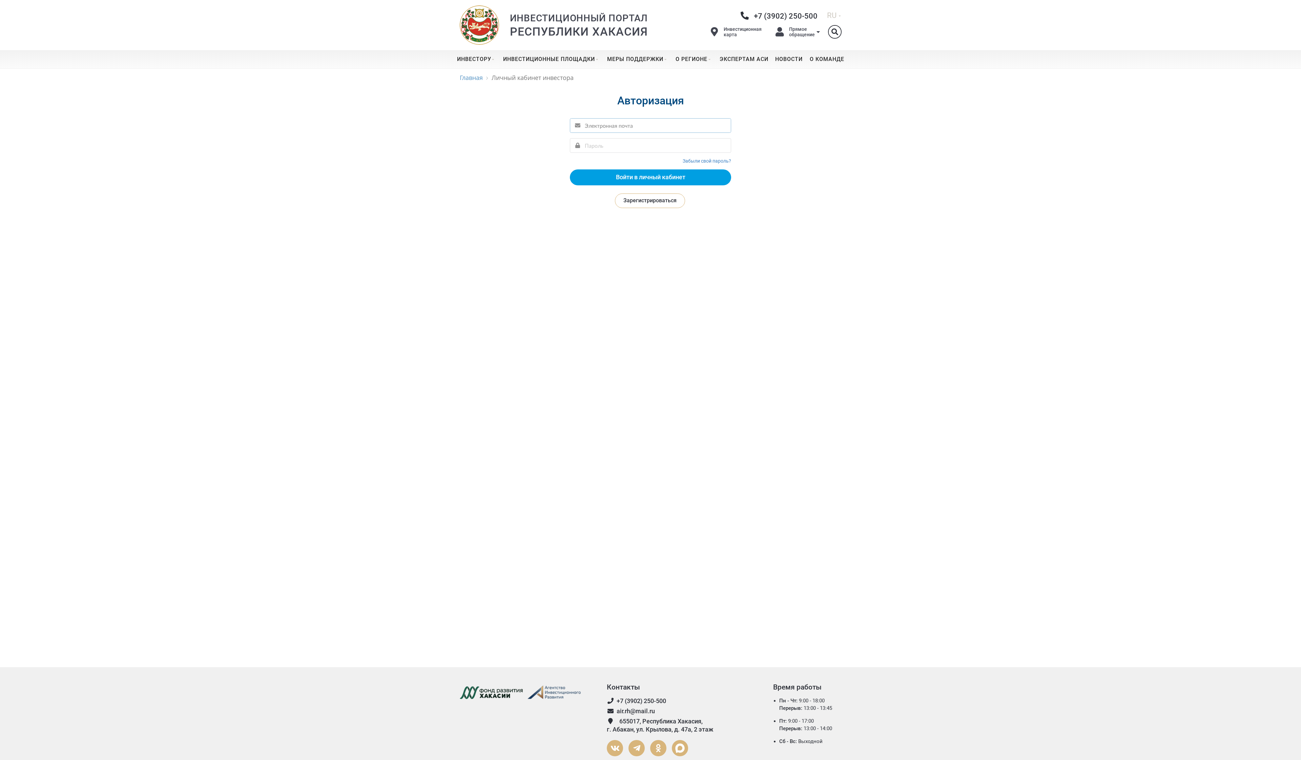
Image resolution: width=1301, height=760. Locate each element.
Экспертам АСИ (744, 59)
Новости (789, 59)
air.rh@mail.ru (636, 711)
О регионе (691, 59)
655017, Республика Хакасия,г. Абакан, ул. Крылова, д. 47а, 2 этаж (660, 725)
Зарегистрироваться (650, 200)
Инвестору (474, 59)
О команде (827, 59)
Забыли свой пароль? (707, 161)
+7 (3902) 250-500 (641, 700)
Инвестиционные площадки (549, 59)
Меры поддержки (635, 59)
